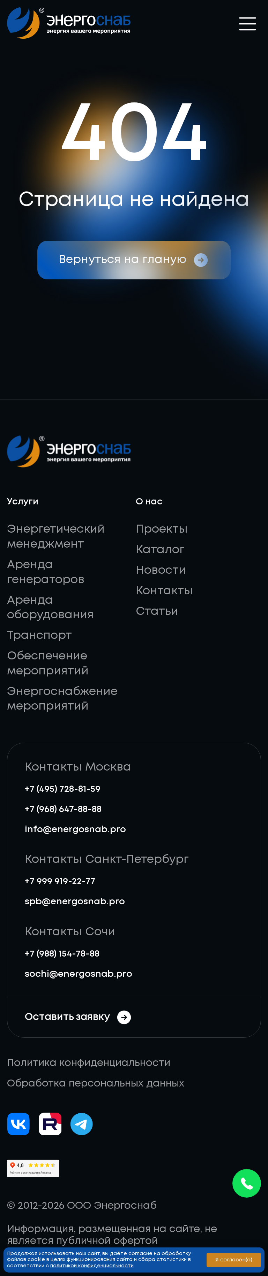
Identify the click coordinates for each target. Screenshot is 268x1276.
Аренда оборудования (50, 608)
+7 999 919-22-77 (60, 881)
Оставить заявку (67, 1017)
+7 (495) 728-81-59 (62, 789)
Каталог (160, 550)
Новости (161, 570)
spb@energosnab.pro (75, 902)
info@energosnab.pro (75, 830)
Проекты (162, 529)
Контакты (164, 591)
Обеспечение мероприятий (48, 663)
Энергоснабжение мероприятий (62, 699)
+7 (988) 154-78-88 (62, 954)
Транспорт (39, 636)
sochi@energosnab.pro (78, 974)
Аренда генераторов (45, 572)
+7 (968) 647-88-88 (63, 809)
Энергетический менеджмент (56, 537)
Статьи (157, 611)
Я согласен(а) (233, 1260)
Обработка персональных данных (95, 1083)
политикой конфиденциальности (92, 1266)
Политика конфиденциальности (88, 1063)
